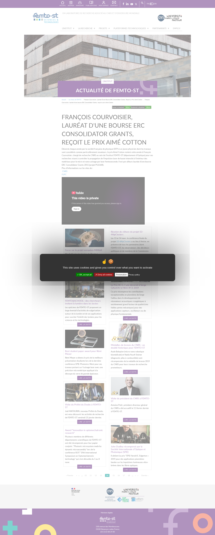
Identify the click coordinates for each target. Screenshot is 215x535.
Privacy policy (134, 274)
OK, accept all (85, 274)
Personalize (121, 274)
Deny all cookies (104, 274)
